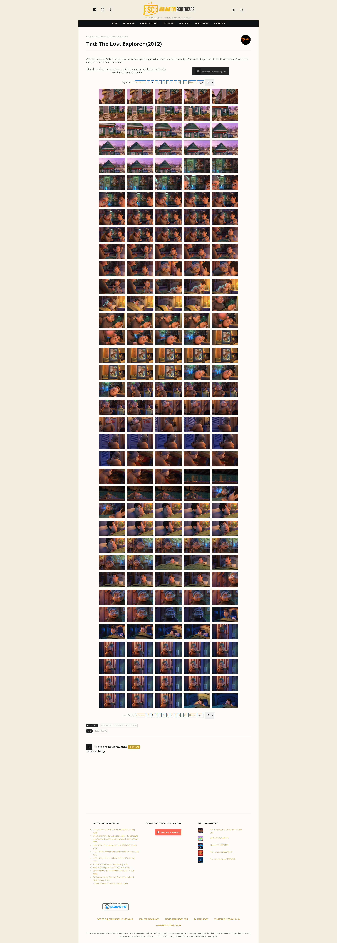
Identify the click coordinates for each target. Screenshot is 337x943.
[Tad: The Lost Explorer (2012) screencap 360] (225, 708)
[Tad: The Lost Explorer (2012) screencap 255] (225, 345)
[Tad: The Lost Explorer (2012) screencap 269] (196, 397)
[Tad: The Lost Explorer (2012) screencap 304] (196, 518)
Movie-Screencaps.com (176, 919)
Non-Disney (106, 726)
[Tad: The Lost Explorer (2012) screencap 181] (112, 103)
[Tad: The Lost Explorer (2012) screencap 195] (225, 138)
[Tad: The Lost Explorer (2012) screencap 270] (225, 397)
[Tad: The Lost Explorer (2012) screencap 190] (225, 120)
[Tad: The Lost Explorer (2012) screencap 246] (112, 328)
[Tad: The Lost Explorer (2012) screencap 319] (196, 570)
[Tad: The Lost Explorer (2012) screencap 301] (112, 518)
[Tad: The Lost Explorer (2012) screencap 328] (168, 604)
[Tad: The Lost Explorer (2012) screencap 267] (140, 397)
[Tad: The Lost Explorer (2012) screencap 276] (112, 431)
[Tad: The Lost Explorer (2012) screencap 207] (140, 189)
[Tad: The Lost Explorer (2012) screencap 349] (196, 673)
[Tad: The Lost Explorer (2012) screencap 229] (196, 258)
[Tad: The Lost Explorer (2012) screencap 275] (225, 414)
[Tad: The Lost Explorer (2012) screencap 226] (112, 258)
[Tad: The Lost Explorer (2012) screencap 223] (168, 241)
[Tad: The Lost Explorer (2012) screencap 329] (196, 604)
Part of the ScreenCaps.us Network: (115, 919)
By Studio (184, 23)
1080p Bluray (101, 731)
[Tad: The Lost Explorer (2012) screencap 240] (225, 293)
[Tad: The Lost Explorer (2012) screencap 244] (196, 310)
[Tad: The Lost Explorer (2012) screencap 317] (140, 570)
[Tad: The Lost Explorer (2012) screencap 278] (168, 431)
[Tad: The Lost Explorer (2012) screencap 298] (168, 500)
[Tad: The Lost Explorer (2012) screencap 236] (112, 293)
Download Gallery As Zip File (213, 72)
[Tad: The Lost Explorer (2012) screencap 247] (140, 328)
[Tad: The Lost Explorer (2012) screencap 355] (225, 690)
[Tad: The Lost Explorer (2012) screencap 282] (140, 449)
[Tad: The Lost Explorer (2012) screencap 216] (112, 224)
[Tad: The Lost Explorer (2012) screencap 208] (168, 189)
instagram (105, 9)
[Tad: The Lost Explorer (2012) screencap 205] (225, 172)
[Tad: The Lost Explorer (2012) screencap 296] (112, 500)
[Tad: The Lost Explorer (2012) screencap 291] (112, 483)
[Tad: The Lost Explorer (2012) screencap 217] (140, 224)
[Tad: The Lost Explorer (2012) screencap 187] (140, 120)
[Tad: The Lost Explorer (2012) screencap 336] (112, 639)
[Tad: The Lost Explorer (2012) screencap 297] (140, 500)
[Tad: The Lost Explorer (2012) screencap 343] (168, 656)
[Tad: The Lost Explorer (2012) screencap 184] (196, 103)
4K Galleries (202, 23)
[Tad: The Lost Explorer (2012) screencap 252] (140, 345)
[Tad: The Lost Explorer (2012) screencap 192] (140, 138)
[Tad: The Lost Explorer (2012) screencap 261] (112, 379)
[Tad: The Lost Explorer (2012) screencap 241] (112, 310)
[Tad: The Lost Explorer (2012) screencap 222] (140, 241)
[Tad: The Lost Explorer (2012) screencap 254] (196, 345)
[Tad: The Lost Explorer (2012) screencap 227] (140, 258)
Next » (192, 82)
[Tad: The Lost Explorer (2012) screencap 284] (196, 449)
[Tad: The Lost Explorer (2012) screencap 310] (225, 535)
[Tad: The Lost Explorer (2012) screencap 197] (140, 155)
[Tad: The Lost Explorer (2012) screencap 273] (168, 414)
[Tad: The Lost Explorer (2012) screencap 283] (168, 449)
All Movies (128, 23)
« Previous (140, 82)
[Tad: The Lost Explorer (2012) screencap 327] (140, 604)
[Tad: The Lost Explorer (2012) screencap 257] (140, 362)
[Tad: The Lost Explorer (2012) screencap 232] (140, 276)
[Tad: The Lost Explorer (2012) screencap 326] (112, 604)
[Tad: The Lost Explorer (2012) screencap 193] (168, 138)
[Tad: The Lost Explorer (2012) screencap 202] (140, 172)
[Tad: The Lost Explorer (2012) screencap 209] (196, 189)
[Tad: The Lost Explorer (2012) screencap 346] (112, 673)
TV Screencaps (201, 919)
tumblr (113, 9)
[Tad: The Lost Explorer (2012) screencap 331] (112, 621)
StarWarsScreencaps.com (168, 925)
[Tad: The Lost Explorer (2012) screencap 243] (168, 310)
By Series (168, 23)
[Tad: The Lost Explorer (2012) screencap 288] (168, 466)
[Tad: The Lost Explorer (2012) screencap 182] (140, 103)
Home (114, 23)
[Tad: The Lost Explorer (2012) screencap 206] (112, 189)
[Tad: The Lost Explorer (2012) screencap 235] (225, 276)
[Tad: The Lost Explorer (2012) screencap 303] (168, 518)
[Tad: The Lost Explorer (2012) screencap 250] (225, 328)
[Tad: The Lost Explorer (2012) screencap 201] (112, 172)
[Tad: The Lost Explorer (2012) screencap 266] (112, 397)
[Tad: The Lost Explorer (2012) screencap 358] (168, 708)
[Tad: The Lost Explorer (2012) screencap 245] (225, 310)
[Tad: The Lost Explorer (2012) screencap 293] (168, 483)
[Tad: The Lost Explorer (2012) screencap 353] (168, 690)
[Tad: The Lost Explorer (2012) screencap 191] (112, 138)
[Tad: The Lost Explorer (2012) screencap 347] (140, 673)
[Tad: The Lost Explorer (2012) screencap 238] (168, 293)
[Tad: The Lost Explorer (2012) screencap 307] (140, 535)
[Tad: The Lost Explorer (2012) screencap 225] (225, 241)
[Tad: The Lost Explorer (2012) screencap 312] (140, 552)
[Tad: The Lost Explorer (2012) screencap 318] (168, 570)
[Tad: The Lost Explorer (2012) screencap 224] (196, 241)
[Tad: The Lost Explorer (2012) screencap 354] (196, 690)
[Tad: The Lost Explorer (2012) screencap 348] (168, 673)
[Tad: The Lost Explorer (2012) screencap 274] (196, 414)
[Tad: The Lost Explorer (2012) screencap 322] (140, 587)
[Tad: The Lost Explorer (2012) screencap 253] (168, 345)
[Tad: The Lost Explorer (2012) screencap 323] (168, 587)
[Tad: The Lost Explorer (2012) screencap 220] (225, 224)
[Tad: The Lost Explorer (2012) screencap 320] (225, 570)
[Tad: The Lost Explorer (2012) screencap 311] (112, 552)
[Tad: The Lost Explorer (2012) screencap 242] (140, 310)
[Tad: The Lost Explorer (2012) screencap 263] (168, 379)
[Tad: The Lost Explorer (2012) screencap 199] (196, 155)
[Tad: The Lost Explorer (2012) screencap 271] (112, 414)
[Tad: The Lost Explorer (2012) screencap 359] (196, 708)
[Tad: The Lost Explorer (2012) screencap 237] (140, 293)
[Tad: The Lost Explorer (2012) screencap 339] (196, 639)
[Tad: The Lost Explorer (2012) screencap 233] (168, 276)
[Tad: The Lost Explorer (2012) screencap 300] (225, 500)
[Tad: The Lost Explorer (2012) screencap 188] (168, 120)
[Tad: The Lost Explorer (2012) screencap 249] (196, 328)
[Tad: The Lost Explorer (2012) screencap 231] (112, 276)
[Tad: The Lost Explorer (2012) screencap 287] (140, 466)
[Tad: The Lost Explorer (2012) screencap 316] (112, 570)
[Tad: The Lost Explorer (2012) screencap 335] (225, 621)
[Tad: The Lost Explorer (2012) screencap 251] (112, 345)
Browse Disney (150, 23)
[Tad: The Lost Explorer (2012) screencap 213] (168, 207)
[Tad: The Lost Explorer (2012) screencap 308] (168, 535)
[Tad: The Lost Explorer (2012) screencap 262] (140, 379)
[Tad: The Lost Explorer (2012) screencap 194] (196, 138)
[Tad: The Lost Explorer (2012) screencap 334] (196, 621)
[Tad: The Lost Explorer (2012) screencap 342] (140, 656)
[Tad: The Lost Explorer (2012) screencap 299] (196, 500)
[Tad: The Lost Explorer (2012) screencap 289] (196, 466)
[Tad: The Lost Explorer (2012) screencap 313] (168, 552)
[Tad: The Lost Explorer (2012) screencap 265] (225, 379)
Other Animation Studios (125, 726)
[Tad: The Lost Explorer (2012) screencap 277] (140, 431)
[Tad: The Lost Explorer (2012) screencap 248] (168, 328)
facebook (97, 9)
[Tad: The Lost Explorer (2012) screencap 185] (225, 103)
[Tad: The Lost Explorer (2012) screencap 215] (225, 207)
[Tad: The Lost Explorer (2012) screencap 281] (112, 449)
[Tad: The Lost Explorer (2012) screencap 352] (140, 690)
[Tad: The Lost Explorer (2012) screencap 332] (140, 621)
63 (185, 82)
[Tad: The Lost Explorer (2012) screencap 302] (140, 518)
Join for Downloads (149, 919)
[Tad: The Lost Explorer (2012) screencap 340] (225, 639)
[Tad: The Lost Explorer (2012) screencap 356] (112, 708)
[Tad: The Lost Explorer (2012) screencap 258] (168, 362)
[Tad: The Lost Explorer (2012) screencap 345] (225, 656)
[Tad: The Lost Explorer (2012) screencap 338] (168, 639)
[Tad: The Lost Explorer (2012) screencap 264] (196, 379)
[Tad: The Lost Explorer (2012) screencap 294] (196, 483)
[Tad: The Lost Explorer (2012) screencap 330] (225, 604)
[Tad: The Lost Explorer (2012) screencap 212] (140, 207)
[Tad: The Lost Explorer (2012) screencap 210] (225, 189)
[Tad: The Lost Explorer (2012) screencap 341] (112, 656)
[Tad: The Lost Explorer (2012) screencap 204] (196, 172)
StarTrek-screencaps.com (227, 919)
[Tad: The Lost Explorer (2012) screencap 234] (196, 276)
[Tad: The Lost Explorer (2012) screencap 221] (112, 241)
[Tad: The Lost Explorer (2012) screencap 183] (168, 103)
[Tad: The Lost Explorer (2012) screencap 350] (225, 673)
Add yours (134, 747)
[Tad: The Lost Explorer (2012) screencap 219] (196, 224)
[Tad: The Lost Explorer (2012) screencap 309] (196, 535)
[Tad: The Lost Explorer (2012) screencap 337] (140, 639)
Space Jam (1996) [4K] (219, 845)
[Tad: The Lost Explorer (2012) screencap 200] (225, 155)
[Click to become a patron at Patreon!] (168, 836)
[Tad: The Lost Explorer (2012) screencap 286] (112, 466)
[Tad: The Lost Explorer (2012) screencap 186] (112, 120)
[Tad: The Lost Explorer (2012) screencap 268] (168, 397)
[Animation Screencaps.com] (168, 8)
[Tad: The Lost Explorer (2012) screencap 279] (196, 431)
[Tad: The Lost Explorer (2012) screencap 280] (225, 431)
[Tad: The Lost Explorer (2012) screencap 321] (112, 587)
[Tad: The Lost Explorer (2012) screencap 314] (196, 552)
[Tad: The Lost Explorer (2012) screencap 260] (225, 362)
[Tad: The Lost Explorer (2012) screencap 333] (168, 621)
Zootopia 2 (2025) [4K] (219, 837)
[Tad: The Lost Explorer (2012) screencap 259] (196, 362)
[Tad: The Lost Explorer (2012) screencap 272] (140, 414)
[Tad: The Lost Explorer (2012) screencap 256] (112, 362)
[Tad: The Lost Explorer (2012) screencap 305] (225, 518)
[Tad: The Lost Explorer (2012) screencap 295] (225, 483)
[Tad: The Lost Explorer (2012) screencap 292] (140, 483)
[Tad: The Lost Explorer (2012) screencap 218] (168, 224)
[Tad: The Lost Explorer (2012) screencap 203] (168, 172)
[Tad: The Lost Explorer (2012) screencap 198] (168, 155)
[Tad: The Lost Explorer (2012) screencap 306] (112, 535)
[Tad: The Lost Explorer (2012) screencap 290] (225, 466)
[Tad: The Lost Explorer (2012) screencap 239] (196, 293)
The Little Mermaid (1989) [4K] (222, 859)
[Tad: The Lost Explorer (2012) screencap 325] (225, 587)
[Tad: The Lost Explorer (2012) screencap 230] (225, 258)
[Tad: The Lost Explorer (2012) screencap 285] (225, 449)
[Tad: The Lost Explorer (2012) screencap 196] (112, 155)
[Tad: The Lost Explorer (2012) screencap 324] (196, 587)
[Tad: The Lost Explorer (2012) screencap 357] (140, 708)
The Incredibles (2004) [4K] (221, 852)
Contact (220, 23)
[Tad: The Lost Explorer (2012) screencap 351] (112, 690)
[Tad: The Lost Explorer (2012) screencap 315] (225, 552)
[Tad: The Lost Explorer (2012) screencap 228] (168, 258)
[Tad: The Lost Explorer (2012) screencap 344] (196, 656)
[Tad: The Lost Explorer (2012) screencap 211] (112, 207)
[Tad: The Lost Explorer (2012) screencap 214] (196, 207)
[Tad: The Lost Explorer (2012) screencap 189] (196, 120)
